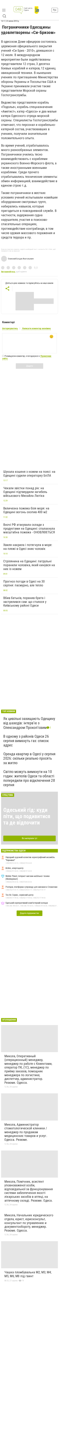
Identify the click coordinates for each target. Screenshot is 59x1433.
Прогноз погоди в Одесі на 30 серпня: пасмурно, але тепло (24, 583)
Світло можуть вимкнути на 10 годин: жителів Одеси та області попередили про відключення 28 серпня (29, 778)
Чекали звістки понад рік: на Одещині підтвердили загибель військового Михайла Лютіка (25, 492)
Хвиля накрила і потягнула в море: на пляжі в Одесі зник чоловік (27, 547)
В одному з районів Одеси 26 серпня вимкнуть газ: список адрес (26, 740)
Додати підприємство (29, 913)
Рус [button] (54, 10)
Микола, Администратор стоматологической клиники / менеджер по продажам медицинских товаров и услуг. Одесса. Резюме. (25, 1132)
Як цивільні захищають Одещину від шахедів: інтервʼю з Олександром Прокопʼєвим (29, 723)
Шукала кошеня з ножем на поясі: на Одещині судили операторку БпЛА (29, 473)
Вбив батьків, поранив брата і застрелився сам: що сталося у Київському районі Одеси (24, 601)
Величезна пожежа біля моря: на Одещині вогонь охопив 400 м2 (26, 510)
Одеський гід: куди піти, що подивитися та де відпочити (26, 816)
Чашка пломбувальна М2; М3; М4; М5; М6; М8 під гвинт (27, 1274)
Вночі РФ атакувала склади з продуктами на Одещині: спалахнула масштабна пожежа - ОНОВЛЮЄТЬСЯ (29, 528)
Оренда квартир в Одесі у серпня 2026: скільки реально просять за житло (29, 758)
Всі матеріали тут (29, 838)
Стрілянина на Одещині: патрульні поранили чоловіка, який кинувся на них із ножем (29, 565)
